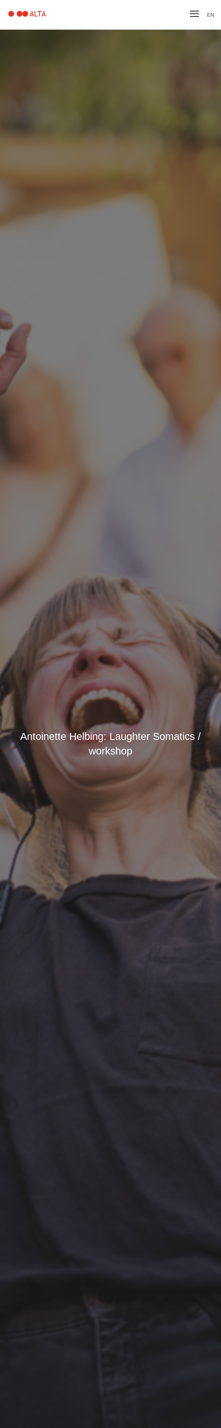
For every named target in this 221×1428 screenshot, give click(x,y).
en (210, 15)
